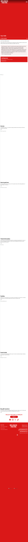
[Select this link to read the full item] (13, 129)
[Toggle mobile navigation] (26, 2)
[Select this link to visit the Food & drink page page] (13, 301)
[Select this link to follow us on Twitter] (15, 420)
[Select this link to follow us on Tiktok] (18, 420)
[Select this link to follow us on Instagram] (13, 420)
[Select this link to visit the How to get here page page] (13, 131)
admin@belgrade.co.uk (23, 431)
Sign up (14, 416)
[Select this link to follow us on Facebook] (10, 420)
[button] (14, 38)
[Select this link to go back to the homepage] (9, 1)
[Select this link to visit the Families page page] (13, 244)
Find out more (3, 60)
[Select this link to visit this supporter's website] (10, 488)
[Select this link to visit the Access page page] (13, 74)
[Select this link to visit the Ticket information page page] (13, 187)
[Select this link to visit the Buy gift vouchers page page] (13, 357)
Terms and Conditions (4, 429)
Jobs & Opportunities (4, 426)
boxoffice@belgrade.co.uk (23, 429)
